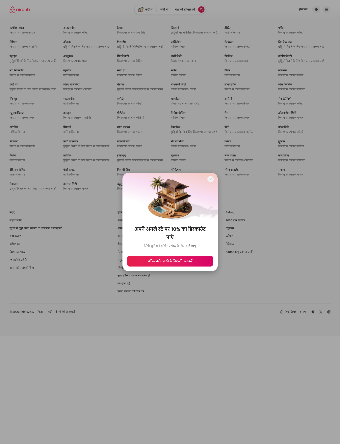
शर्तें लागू (191, 246)
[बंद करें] (210, 179)
